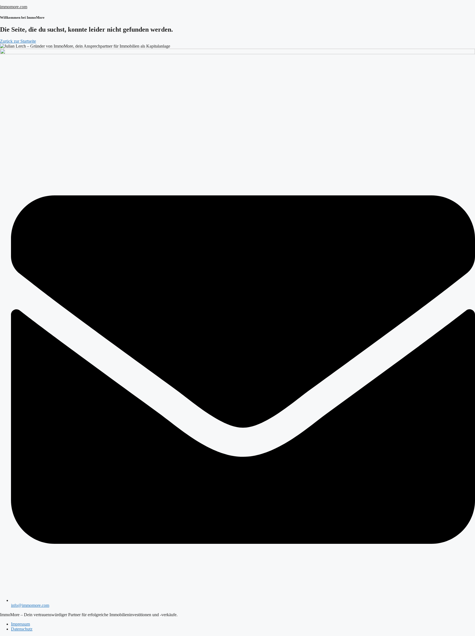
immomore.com (13, 6)
